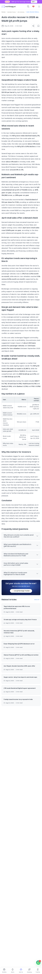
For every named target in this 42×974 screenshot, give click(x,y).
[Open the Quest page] (33, 7)
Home (3, 12)
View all (36, 599)
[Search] (28, 6)
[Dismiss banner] (40, 2)
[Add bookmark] (38, 26)
